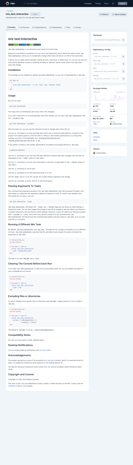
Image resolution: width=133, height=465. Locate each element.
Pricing (97, 3)
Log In (122, 3)
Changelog (96, 137)
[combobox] (43, 3)
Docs (106, 3)
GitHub (95, 140)
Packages (88, 3)
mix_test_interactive (17, 14)
